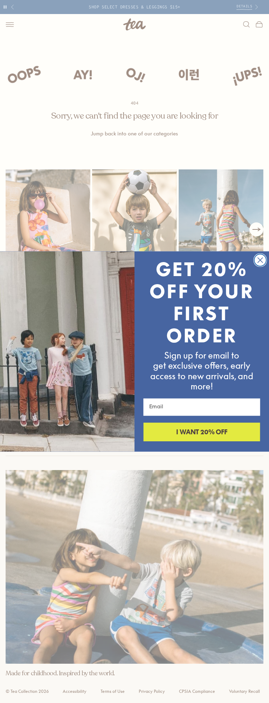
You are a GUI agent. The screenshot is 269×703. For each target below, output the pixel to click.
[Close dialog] (260, 260)
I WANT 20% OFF (201, 432)
